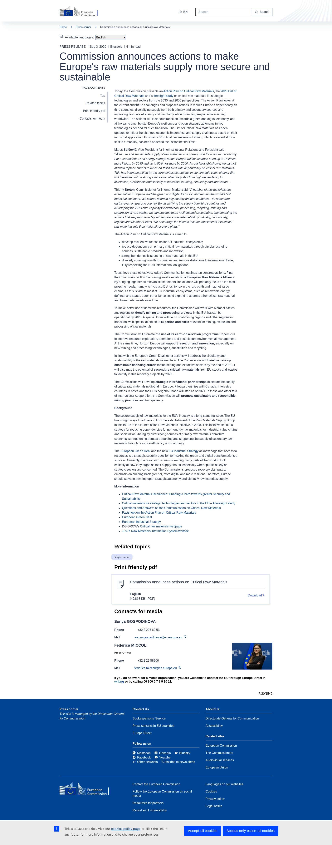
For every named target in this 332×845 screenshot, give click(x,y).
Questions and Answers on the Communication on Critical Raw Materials (171, 508)
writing (119, 681)
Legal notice (214, 806)
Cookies (211, 791)
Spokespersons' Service (149, 718)
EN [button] (185, 11)
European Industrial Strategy (141, 521)
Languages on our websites (224, 784)
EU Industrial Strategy (183, 451)
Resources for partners (148, 803)
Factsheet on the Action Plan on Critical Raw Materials (159, 512)
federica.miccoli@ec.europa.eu (155, 668)
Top (102, 95)
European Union (217, 767)
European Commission (221, 745)
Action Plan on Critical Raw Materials (188, 91)
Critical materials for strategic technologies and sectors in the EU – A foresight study (178, 503)
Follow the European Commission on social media (162, 793)
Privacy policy (215, 798)
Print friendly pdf (94, 110)
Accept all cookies (202, 831)
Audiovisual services (220, 760)
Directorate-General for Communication (232, 718)
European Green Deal (135, 451)
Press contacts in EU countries (153, 725)
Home (63, 26)
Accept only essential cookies (251, 831)
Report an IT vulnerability (150, 810)
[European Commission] (81, 11)
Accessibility (214, 725)
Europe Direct (142, 733)
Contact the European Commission (156, 784)
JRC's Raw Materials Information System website (155, 531)
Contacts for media (92, 118)
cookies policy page (125, 829)
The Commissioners (219, 752)
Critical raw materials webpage (161, 526)
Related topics (95, 103)
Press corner (83, 26)
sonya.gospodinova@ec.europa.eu (158, 637)
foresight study (163, 95)
